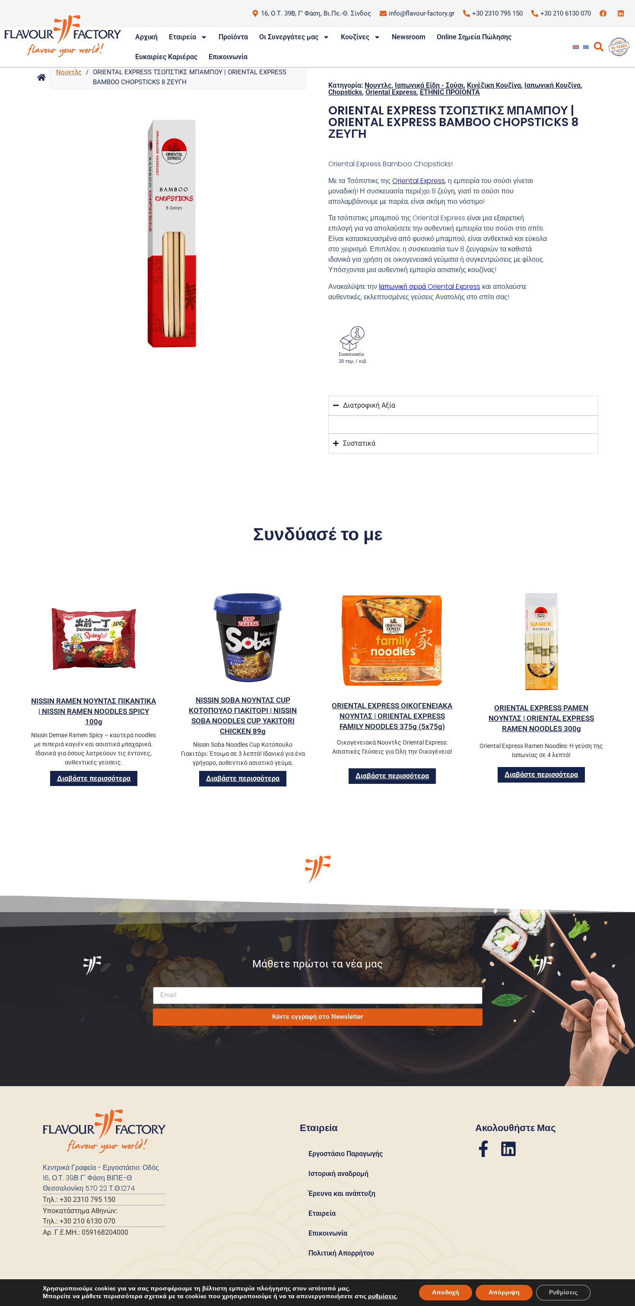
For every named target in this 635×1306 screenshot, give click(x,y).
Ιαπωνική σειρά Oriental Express (429, 287)
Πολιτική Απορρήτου (341, 1253)
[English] (576, 47)
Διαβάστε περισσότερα (93, 778)
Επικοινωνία (228, 57)
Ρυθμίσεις (563, 1292)
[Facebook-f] (483, 1149)
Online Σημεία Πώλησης (474, 37)
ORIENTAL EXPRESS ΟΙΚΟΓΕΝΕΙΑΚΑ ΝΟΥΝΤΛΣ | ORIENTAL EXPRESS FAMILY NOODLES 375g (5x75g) (392, 716)
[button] (177, 225)
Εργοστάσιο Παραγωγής (345, 1154)
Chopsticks (345, 92)
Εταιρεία (182, 37)
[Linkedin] (508, 1149)
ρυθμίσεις (382, 1296)
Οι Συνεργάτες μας (288, 37)
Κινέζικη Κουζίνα (494, 85)
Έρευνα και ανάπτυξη (341, 1193)
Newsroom (408, 37)
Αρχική (146, 37)
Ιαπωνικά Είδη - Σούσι (429, 85)
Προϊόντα (233, 37)
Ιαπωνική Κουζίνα (552, 85)
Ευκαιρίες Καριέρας (166, 57)
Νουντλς (69, 72)
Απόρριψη (504, 1292)
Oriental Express (390, 92)
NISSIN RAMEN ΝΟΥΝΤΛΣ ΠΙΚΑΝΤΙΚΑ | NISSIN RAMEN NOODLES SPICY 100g (93, 711)
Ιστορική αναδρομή (338, 1174)
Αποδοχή (445, 1292)
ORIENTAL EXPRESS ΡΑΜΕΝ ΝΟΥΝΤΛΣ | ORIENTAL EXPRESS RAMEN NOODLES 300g (541, 718)
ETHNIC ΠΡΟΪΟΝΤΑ (450, 92)
